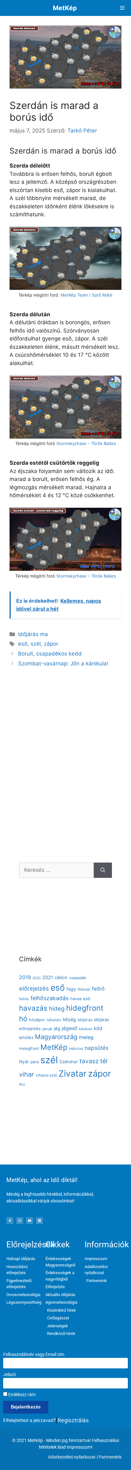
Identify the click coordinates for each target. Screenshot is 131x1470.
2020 (36, 978)
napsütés (96, 1047)
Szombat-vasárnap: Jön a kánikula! (63, 663)
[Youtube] (29, 1220)
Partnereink (110, 1456)
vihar (26, 1074)
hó (23, 1019)
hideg (57, 1008)
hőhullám (54, 1020)
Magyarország (56, 1037)
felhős (24, 999)
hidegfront (85, 1008)
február (84, 989)
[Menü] (122, 8)
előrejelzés (34, 988)
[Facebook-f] (9, 1220)
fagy (71, 989)
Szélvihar (68, 1061)
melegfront (29, 1048)
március (76, 1048)
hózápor (37, 1019)
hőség (69, 1019)
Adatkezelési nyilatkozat (72, 1456)
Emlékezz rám (21, 1394)
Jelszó (9, 1374)
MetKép (65, 8)
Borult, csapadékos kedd (50, 653)
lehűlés (26, 1037)
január (47, 1029)
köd (98, 1028)
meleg (86, 1037)
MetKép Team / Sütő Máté (87, 295)
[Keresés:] (56, 870)
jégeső (69, 1028)
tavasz (89, 1061)
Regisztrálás (73, 1420)
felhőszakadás (50, 998)
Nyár (24, 1061)
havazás (33, 1008)
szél (36, 644)
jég (57, 1028)
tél (103, 1061)
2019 (25, 977)
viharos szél (46, 1075)
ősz (22, 1084)
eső (22, 644)
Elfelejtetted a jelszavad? (29, 1420)
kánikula (85, 1029)
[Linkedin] (39, 1220)
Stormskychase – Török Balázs (86, 443)
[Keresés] (103, 870)
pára (35, 1061)
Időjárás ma (33, 634)
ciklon (61, 977)
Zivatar (72, 1073)
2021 (47, 977)
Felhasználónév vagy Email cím (33, 1354)
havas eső (80, 998)
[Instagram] (19, 1220)
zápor (51, 644)
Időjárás (85, 1019)
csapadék (77, 978)
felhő (98, 989)
